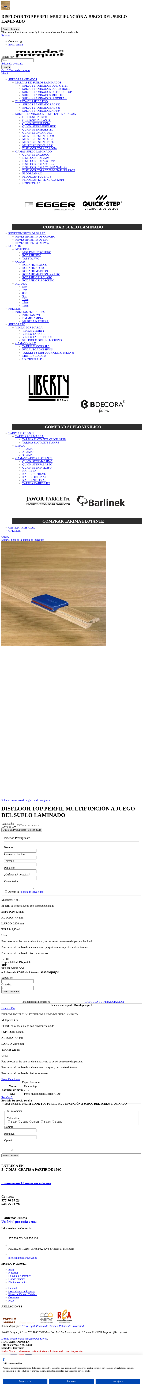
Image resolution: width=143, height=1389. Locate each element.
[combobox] (17, 60)
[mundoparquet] (41, 56)
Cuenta (5, 536)
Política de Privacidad (31, 891)
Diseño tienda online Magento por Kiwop (24, 1338)
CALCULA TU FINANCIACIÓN (104, 1001)
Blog (11, 1269)
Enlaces (5, 35)
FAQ (11, 1300)
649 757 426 (31, 1238)
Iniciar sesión (15, 44)
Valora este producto (30, 825)
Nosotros (13, 1272)
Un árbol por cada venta (19, 1221)
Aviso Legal (28, 1326)
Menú (4, 73)
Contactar (13, 1297)
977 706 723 (16, 1238)
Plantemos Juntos (17, 1282)
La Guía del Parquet (19, 1275)
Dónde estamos (16, 1278)
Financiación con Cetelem (22, 1294)
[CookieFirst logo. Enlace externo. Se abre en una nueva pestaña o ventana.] (4, 1359)
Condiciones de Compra (21, 1291)
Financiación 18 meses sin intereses (26, 1183)
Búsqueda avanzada (12, 63)
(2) (18, 825)
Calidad (12, 1288)
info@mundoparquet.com (22, 1257)
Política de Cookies (47, 1326)
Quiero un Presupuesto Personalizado (22, 830)
